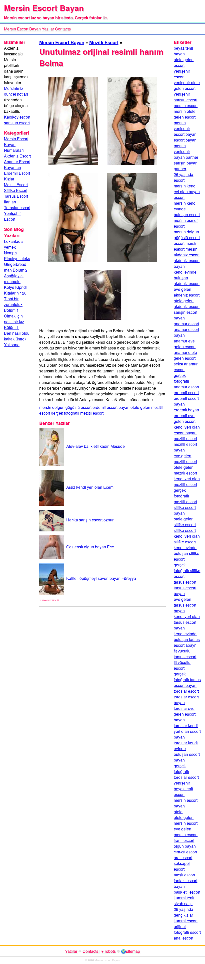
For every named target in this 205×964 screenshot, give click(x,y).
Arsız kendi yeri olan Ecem (90, 487)
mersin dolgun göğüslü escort (65, 407)
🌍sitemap (130, 951)
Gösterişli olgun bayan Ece (90, 547)
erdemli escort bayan (111, 407)
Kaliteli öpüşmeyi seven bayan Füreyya (101, 578)
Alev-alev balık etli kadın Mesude (95, 446)
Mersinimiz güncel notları (16, 91)
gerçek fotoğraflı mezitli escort (77, 413)
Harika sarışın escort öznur (90, 520)
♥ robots (108, 951)
